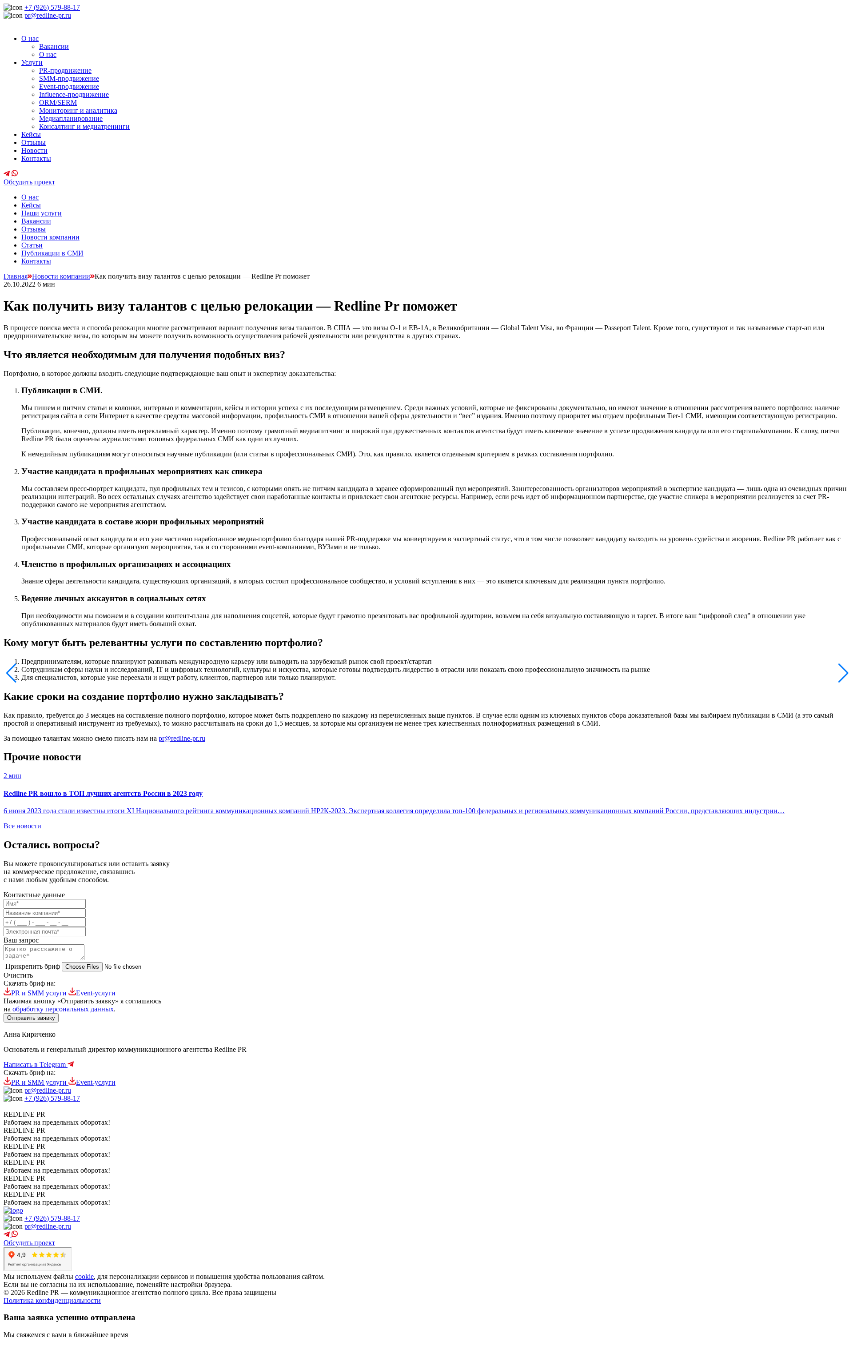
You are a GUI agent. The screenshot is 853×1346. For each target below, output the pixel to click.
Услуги (32, 62)
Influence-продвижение (74, 94)
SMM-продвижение (69, 78)
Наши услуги (41, 213)
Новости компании (50, 237)
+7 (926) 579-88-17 (52, 7)
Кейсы (31, 134)
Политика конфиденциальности (52, 1300)
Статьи (32, 245)
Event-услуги (96, 993)
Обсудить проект (29, 182)
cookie (84, 1276)
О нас (30, 38)
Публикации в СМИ (52, 253)
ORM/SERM (58, 102)
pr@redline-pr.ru (47, 15)
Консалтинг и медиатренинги (84, 126)
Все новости (22, 826)
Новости (34, 150)
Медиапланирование (71, 118)
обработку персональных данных (63, 1009)
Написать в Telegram (36, 1064)
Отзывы (33, 142)
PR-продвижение (65, 70)
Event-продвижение (69, 86)
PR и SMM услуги (39, 993)
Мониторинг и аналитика (78, 110)
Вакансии (54, 46)
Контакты (36, 158)
